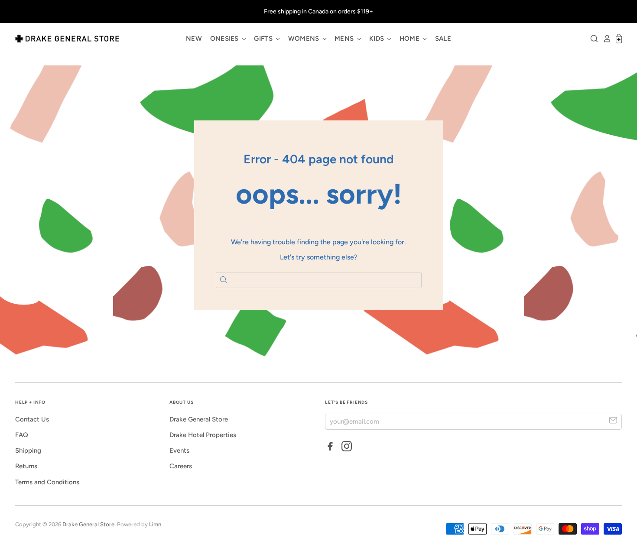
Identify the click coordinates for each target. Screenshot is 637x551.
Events (179, 450)
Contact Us (32, 419)
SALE (443, 38)
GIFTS (264, 38)
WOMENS (304, 38)
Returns (26, 466)
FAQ (21, 435)
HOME (411, 38)
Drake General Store (198, 419)
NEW (194, 38)
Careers (180, 466)
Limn (155, 524)
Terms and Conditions (47, 482)
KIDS (377, 38)
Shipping (28, 450)
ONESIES (225, 38)
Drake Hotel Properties (202, 435)
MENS (345, 38)
